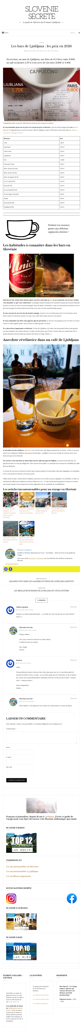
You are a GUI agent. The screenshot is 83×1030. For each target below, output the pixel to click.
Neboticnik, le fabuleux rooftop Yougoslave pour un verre (42, 511)
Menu (6, 32)
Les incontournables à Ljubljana (22, 871)
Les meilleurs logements (18, 876)
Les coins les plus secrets (41, 999)
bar (51, 300)
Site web (9, 767)
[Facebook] (10, 569)
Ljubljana (49, 817)
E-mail (9, 757)
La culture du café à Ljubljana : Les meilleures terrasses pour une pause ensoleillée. (9, 513)
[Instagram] (6, 569)
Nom (8, 747)
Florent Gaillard (32, 51)
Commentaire (11, 729)
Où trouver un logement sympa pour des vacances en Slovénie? (26, 511)
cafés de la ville (29, 450)
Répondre (73, 607)
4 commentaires (54, 51)
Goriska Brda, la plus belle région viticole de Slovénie (10, 540)
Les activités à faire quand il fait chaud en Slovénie (58, 511)
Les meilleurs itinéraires (41, 995)
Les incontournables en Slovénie (22, 867)
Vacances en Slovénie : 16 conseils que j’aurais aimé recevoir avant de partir (26, 541)
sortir (41, 42)
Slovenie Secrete (41, 13)
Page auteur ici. (14, 1002)
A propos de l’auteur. (11, 564)
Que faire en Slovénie (36, 558)
